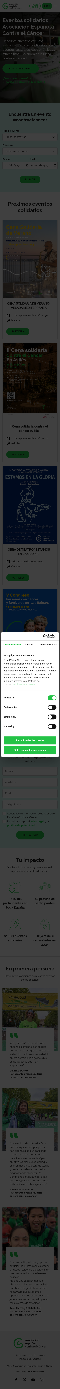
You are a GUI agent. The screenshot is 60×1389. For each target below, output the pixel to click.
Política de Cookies (24, 684)
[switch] (52, 707)
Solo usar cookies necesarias (30, 750)
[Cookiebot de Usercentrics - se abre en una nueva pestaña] (43, 636)
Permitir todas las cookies (30, 740)
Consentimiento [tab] (12, 644)
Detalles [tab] (29, 644)
